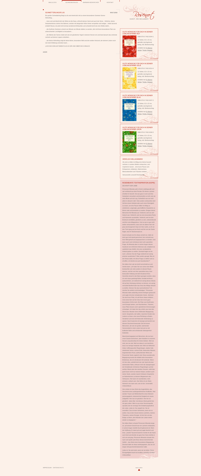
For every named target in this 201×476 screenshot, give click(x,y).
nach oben (139, 467)
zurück (45, 52)
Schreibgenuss (71, 2)
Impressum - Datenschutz (53, 467)
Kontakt (110, 2)
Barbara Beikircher (91, 2)
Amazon (149, 50)
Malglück (53, 2)
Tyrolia (144, 50)
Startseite (139, 12)
